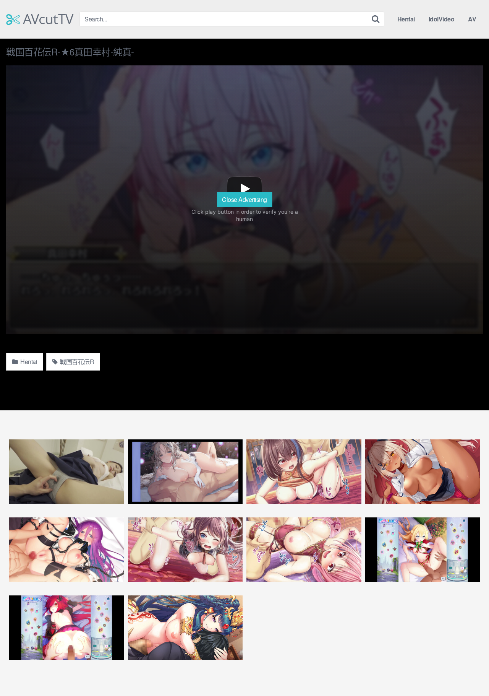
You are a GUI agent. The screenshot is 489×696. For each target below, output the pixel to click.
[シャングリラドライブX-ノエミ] (422, 471)
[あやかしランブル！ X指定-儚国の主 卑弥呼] (185, 627)
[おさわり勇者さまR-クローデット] (66, 627)
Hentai (406, 19)
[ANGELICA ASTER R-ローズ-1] (185, 471)
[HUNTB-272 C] (66, 471)
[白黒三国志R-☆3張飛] (185, 549)
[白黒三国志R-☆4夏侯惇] (303, 471)
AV (472, 19)
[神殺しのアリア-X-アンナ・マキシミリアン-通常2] (66, 549)
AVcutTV (46, 19)
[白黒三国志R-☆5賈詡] (303, 549)
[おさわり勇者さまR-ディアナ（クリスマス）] (422, 549)
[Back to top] (468, 671)
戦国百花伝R (76, 361)
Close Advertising (244, 199)
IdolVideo (442, 19)
